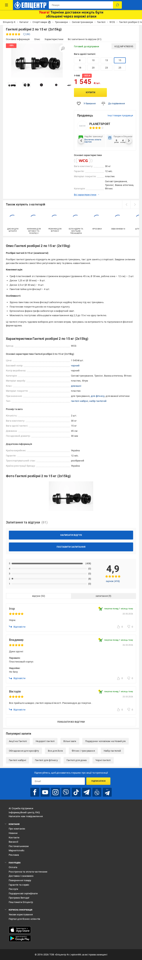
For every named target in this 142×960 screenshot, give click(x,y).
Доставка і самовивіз (21, 876)
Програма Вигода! (19, 897)
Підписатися (98, 781)
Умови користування (21, 914)
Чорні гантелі (103, 760)
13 (106, 60)
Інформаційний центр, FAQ (24, 812)
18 (80, 67)
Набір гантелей (112, 750)
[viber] (65, 792)
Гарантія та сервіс (19, 884)
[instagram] (55, 792)
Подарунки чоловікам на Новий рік (105, 741)
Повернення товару (20, 880)
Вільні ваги (69, 741)
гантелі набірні (79, 401)
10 (93, 60)
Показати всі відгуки (71, 721)
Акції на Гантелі (18, 741)
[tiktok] (76, 792)
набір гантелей (97, 401)
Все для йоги (55, 750)
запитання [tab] (102, 596)
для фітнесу (97, 396)
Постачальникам (19, 846)
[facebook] (34, 792)
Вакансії (13, 841)
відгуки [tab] (36, 596)
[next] (135, 204)
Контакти (14, 837)
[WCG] (83, 160)
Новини (13, 833)
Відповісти (19, 626)
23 (106, 67)
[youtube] (45, 792)
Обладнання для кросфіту (24, 750)
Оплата (13, 867)
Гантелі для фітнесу (46, 760)
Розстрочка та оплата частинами (28, 871)
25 (120, 67)
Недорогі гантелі (45, 741)
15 (120, 60)
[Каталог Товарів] (6, 5)
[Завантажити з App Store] (20, 930)
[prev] (126, 204)
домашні (76, 385)
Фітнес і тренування (83, 750)
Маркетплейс (16, 850)
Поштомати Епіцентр (21, 902)
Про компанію (17, 828)
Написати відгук (71, 535)
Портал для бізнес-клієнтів (24, 919)
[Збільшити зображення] (63, 48)
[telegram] (86, 792)
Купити (90, 92)
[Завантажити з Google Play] (20, 938)
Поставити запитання (71, 546)
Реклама (14, 854)
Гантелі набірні (17, 760)
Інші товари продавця (120, 115)
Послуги (13, 889)
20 (93, 67)
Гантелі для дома (77, 760)
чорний (75, 365)
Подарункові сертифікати (23, 893)
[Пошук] (117, 5)
